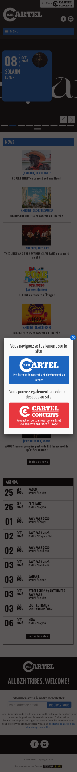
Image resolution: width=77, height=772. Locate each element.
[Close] (73, 337)
